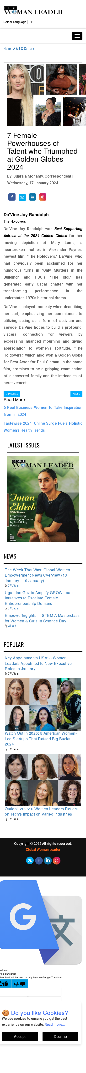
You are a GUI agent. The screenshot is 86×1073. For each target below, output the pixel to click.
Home (8, 48)
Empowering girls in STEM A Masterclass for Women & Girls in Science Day (42, 618)
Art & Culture (25, 48)
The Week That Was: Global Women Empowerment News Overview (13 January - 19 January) (37, 575)
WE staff (12, 626)
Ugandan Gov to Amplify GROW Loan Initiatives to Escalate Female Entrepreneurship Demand (39, 598)
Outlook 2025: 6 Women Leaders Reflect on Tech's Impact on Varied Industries (41, 811)
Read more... (55, 1024)
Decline (60, 1036)
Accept (20, 1036)
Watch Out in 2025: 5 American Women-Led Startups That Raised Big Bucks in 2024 (41, 738)
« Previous (12, 394)
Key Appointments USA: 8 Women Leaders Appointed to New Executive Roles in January (38, 663)
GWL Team (13, 585)
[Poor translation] (19, 983)
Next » (76, 394)
